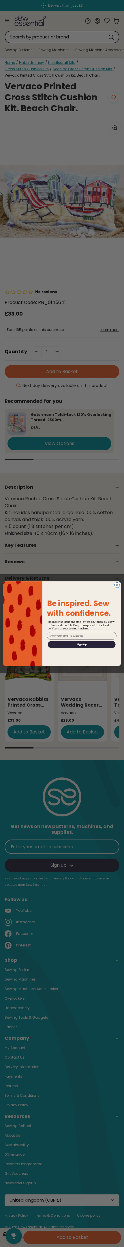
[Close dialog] (117, 585)
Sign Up (81, 644)
